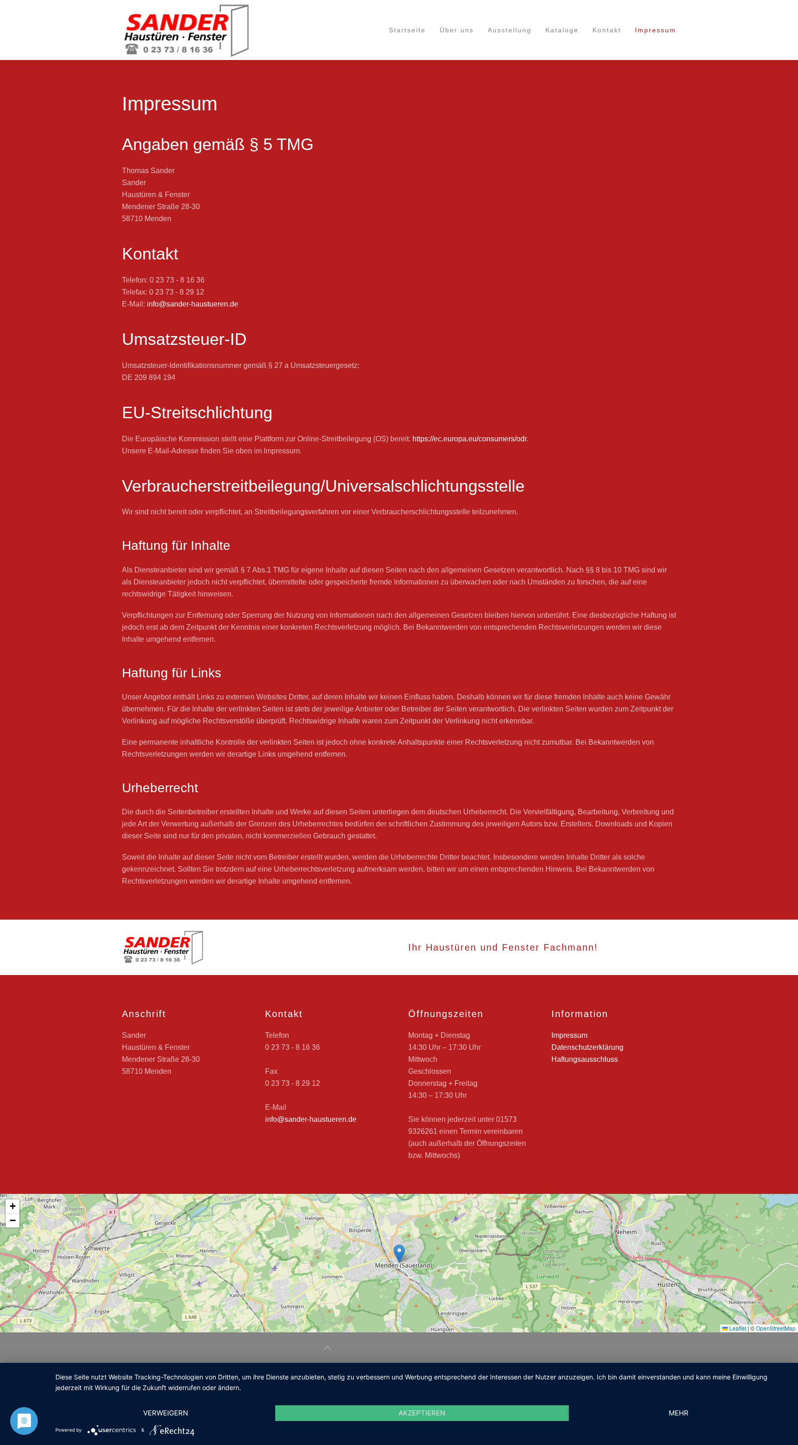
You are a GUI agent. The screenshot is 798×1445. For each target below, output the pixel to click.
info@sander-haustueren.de (192, 304)
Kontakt (606, 30)
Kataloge (562, 30)
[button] (399, 1253)
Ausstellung (510, 30)
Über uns (457, 30)
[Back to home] (186, 30)
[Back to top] (327, 1348)
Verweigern (165, 1413)
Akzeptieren (422, 1413)
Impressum (655, 30)
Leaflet (737, 1328)
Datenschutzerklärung (587, 1047)
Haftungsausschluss (584, 1059)
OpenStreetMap (776, 1328)
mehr (679, 1413)
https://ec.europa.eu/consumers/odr (469, 439)
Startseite (407, 30)
